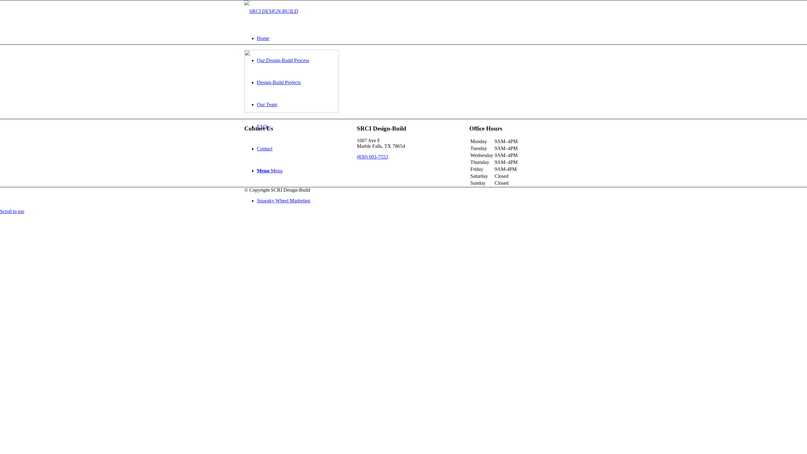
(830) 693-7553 (372, 157)
